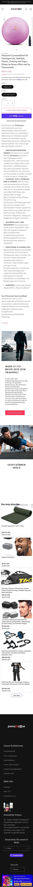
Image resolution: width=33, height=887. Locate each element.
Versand (4, 74)
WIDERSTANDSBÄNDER (12, 769)
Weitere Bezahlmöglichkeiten (16, 120)
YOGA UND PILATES (11, 765)
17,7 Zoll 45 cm (9, 94)
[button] (2, 9)
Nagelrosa (7, 87)
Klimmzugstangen (10, 756)
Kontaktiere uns (9, 796)
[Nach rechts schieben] (21, 50)
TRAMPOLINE (9, 773)
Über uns (7, 791)
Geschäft (7, 787)
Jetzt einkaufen (15, 413)
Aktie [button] (6, 323)
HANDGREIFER (9, 751)
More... (16, 884)
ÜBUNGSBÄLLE (9, 760)
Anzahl (4, 99)
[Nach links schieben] (12, 50)
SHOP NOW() (26, 884)
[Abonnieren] (27, 848)
